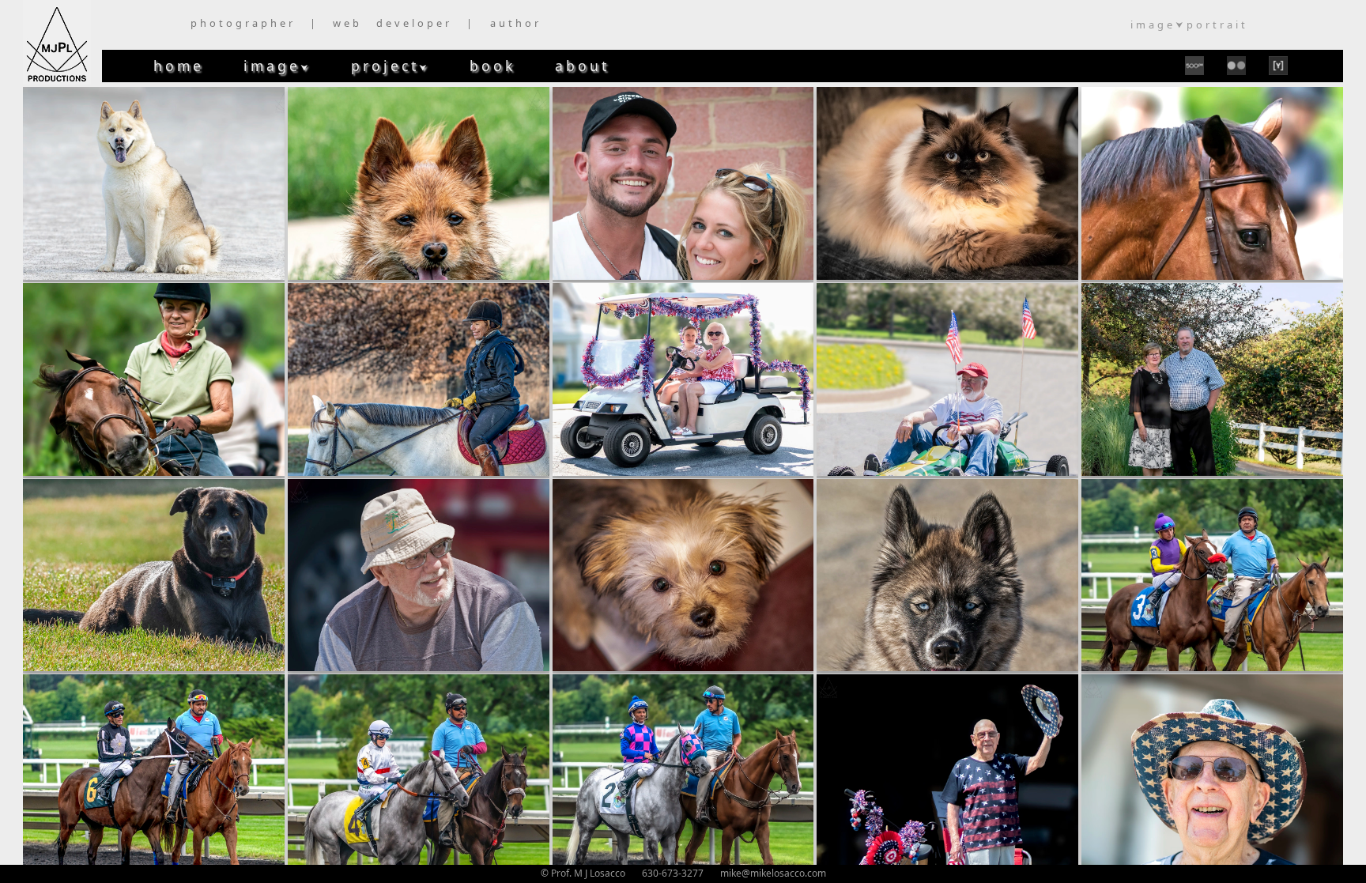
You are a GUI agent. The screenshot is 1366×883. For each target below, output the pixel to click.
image (277, 65)
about (582, 65)
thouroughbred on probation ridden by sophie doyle (418, 770)
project (390, 65)
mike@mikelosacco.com (773, 873)
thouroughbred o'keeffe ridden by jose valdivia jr (153, 770)
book (492, 65)
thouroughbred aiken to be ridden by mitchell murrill (1212, 574)
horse (1212, 183)
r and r (418, 574)
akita (153, 183)
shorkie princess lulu (683, 574)
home (178, 65)
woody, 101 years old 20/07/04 (948, 770)
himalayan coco (947, 183)
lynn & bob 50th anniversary (1212, 379)
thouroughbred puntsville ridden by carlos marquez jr (682, 770)
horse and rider (153, 379)
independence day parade (683, 379)
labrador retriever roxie (153, 574)
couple (682, 183)
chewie (418, 183)
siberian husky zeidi (947, 574)
